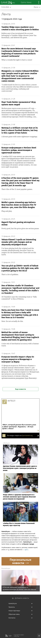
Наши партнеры (14, 611)
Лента (6, 14)
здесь (26, 550)
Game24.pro (13, 603)
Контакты (12, 618)
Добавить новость (22, 598)
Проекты (12, 607)
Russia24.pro (5, 568)
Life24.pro (6, 443)
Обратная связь (14, 614)
